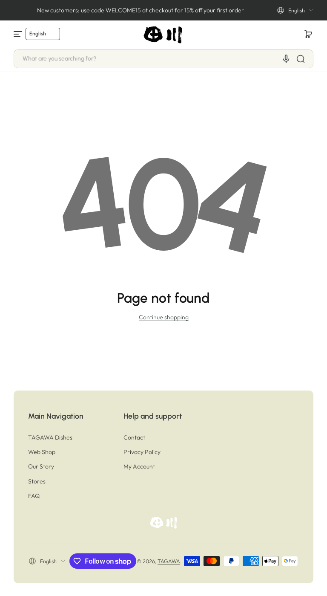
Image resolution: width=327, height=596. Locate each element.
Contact (134, 437)
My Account (139, 466)
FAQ (34, 496)
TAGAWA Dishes (50, 437)
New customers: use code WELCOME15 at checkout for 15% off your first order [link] (140, 10)
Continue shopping (164, 317)
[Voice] (286, 59)
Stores (37, 481)
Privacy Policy (142, 452)
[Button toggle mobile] (19, 34)
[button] (295, 10)
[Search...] (300, 59)
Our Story (41, 466)
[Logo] (163, 34)
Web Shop (41, 452)
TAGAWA (169, 561)
